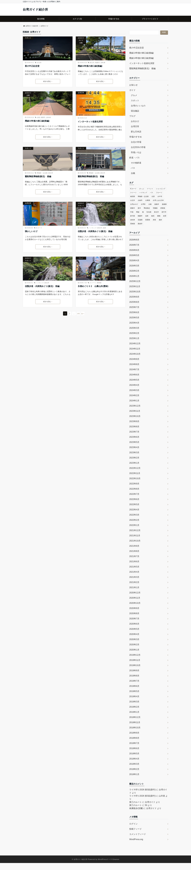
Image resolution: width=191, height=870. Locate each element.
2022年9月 (134, 484)
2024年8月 (134, 364)
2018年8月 (134, 738)
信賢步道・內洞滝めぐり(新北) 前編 (42, 286)
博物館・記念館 (42, 173)
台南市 (140, 200)
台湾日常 (81, 93)
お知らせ (133, 85)
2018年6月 (134, 748)
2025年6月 (134, 312)
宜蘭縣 (155, 208)
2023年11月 (134, 411)
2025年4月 (134, 323)
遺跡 (160, 220)
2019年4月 (134, 696)
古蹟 (153, 196)
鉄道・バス (134, 157)
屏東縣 (162, 208)
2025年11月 (134, 286)
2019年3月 (134, 702)
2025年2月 (134, 333)
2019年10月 (134, 665)
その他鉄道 (136, 163)
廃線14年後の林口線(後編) (90, 66)
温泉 (104, 228)
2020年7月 (134, 618)
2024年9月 (134, 359)
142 (78, 314)
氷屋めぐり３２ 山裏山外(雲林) (93, 286)
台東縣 (147, 200)
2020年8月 (134, 613)
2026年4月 (134, 260)
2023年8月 (134, 426)
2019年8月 (134, 676)
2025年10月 (134, 292)
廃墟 (137, 212)
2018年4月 (134, 759)
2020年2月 (134, 644)
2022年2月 (134, 520)
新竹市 (164, 212)
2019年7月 (134, 681)
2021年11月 (134, 535)
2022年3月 (134, 515)
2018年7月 (134, 743)
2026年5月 (134, 255)
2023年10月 (134, 416)
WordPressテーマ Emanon (108, 859)
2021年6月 (134, 561)
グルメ (81, 258)
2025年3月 (134, 328)
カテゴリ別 (77, 19)
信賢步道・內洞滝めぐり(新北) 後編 (95, 231)
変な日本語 (136, 132)
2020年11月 (134, 598)
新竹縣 (132, 216)
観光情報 (41, 19)
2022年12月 (134, 468)
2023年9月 (134, 421)
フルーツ (159, 192)
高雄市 (140, 224)
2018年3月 (134, 764)
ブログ (132, 116)
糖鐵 (158, 216)
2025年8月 (134, 302)
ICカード (39, 228)
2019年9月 (134, 670)
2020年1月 (134, 650)
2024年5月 (134, 380)
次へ (82, 314)
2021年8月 (134, 551)
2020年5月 (134, 629)
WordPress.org (136, 839)
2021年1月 (134, 587)
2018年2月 (134, 769)
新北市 (92, 62)
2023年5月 (134, 442)
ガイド (81, 40)
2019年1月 (134, 712)
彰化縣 (149, 212)
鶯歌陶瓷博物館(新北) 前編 (91, 176)
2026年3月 (134, 266)
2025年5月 (134, 317)
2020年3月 (134, 639)
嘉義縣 (164, 204)
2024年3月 (134, 390)
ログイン (133, 824)
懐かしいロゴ (31, 231)
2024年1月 (134, 401)
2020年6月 (134, 624)
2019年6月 (134, 686)
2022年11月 (134, 473)
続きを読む (47, 81)
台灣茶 (143, 204)
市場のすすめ (113, 19)
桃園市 (97, 62)
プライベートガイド (150, 19)
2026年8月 (134, 240)
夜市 (139, 208)
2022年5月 (134, 504)
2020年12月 (134, 593)
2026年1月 (134, 276)
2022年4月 (134, 510)
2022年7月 (134, 494)
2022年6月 (134, 499)
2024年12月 (134, 343)
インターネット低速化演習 (90, 121)
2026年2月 (134, 271)
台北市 (39, 62)
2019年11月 (134, 660)
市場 (131, 212)
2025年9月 (134, 297)
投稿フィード (135, 829)
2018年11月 (134, 722)
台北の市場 (136, 142)
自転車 (103, 62)
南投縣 (132, 196)
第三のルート (135, 802)
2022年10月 (134, 478)
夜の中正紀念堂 (32, 66)
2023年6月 (134, 437)
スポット (28, 38)
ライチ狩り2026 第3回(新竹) (142, 790)
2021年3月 (134, 577)
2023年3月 (134, 452)
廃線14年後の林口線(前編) (37, 121)
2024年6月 (134, 375)
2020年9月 (134, 608)
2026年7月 (134, 245)
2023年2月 (134, 458)
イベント (150, 189)
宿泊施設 (135, 111)
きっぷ (141, 189)
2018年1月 (134, 774)
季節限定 (147, 208)
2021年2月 (134, 582)
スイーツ (93, 283)
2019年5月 (134, 691)
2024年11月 (134, 349)
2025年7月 (134, 307)
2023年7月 (134, 432)
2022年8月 (134, 489)
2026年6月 (134, 250)
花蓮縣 (140, 220)
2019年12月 (134, 655)
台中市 (159, 196)
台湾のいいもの (138, 106)
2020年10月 (134, 603)
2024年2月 (134, 395)
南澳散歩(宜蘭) (136, 808)
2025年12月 (134, 281)
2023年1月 (134, 463)
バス (133, 168)
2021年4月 (134, 572)
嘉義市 (156, 204)
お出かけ (81, 38)
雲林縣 (99, 283)
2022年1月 (134, 525)
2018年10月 (134, 727)
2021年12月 (134, 530)
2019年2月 (134, 707)
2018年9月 (134, 733)
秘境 (152, 216)
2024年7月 (134, 369)
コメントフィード (137, 834)
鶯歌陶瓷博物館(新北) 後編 (38, 176)
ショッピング (160, 189)
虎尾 (154, 220)
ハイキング (93, 228)
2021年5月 (134, 567)
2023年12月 (134, 406)
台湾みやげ (134, 204)
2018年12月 (134, 717)
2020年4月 (134, 634)
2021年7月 (134, 556)
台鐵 (81, 43)
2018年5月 (134, 753)
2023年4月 (134, 447)
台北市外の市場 (138, 147)
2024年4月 (134, 385)
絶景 (164, 216)
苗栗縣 (147, 220)
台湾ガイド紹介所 (35, 9)
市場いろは (136, 152)
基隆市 (132, 208)
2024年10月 (134, 354)
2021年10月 (134, 541)
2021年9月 (134, 546)
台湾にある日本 (158, 200)
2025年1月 (134, 338)
